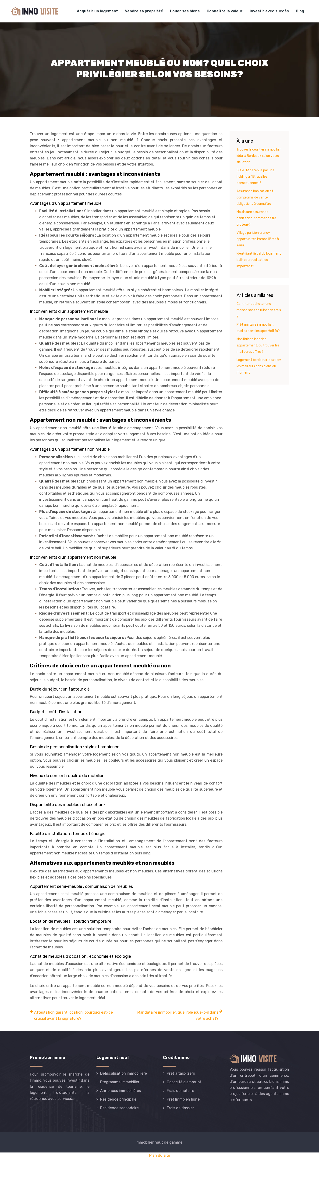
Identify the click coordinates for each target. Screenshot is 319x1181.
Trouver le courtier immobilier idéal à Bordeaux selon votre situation (259, 156)
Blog (300, 11)
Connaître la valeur (225, 11)
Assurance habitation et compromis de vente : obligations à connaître (255, 197)
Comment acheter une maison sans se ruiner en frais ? (259, 310)
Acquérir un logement (97, 11)
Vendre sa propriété (144, 11)
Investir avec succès (269, 11)
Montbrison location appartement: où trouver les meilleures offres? (258, 345)
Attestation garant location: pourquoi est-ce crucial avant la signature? (73, 1015)
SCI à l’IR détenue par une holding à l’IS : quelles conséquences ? (255, 176)
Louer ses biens (185, 11)
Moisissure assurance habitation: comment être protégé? (256, 218)
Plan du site (159, 1155)
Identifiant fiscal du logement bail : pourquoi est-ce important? (259, 260)
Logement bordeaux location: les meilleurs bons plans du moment (259, 366)
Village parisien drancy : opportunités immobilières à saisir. (258, 239)
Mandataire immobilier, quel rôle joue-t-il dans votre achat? (177, 1015)
